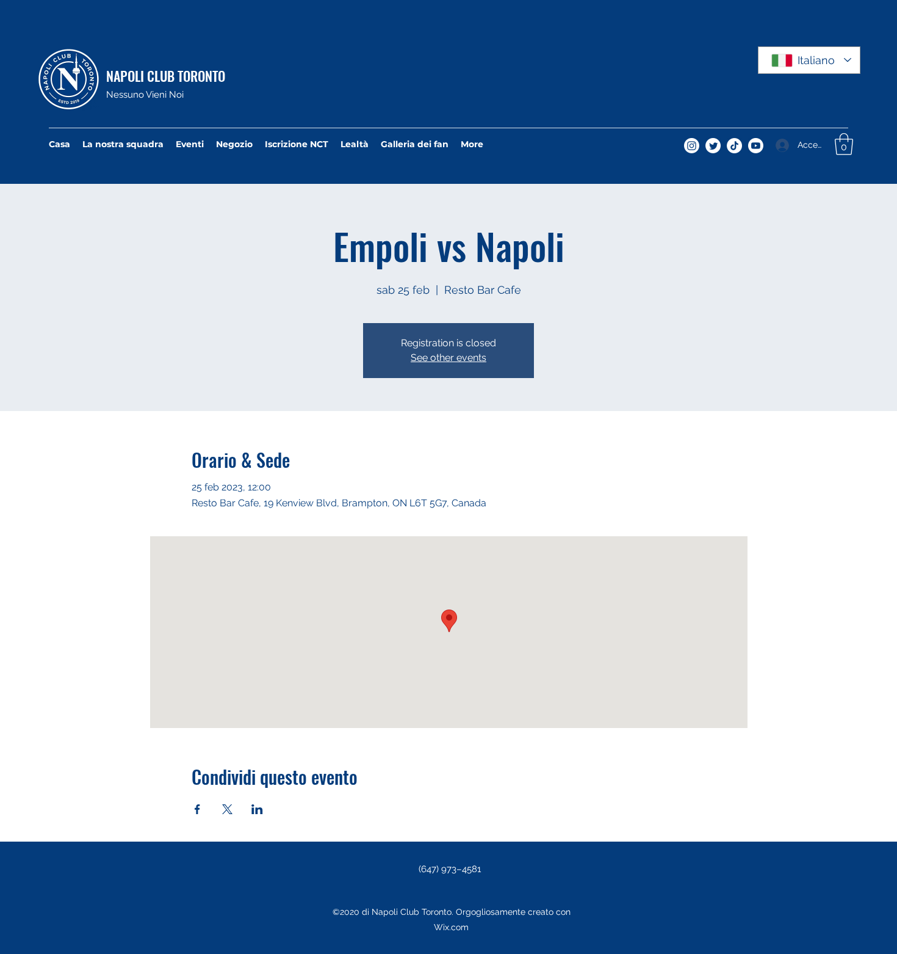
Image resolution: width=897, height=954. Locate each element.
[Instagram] (691, 145)
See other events (448, 357)
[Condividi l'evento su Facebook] (197, 809)
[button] (844, 144)
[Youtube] (755, 145)
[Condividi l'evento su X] (227, 809)
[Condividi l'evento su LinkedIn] (257, 809)
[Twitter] (713, 145)
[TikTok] (734, 145)
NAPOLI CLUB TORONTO (165, 76)
